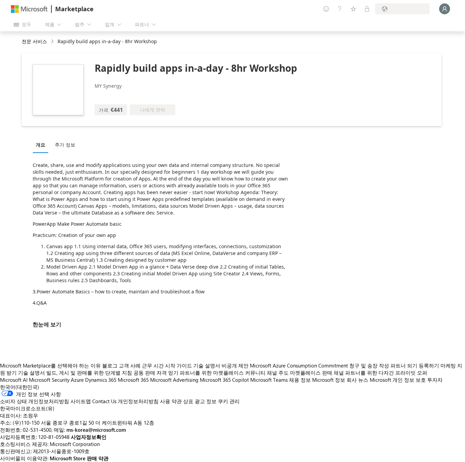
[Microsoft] (29, 9)
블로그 (109, 365)
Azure (77, 379)
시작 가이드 (178, 365)
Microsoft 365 (133, 379)
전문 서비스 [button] (34, 41)
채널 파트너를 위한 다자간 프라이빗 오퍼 (380, 372)
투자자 (435, 379)
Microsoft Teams (269, 379)
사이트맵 (80, 401)
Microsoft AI (14, 379)
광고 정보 (206, 401)
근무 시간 (153, 365)
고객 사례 (130, 365)
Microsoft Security (49, 379)
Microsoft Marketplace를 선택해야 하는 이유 (50, 365)
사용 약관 (171, 401)
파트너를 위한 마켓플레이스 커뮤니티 (223, 372)
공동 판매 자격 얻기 (155, 372)
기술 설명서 (206, 365)
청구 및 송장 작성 (369, 365)
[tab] (42, 144)
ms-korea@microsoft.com (96, 429)
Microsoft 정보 (328, 379)
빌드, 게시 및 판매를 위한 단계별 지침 (89, 372)
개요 (40, 144)
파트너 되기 (403, 365)
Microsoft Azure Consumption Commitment (299, 365)
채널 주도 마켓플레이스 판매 (299, 372)
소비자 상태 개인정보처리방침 (34, 401)
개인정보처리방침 (138, 401)
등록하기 (429, 365)
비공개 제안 (235, 365)
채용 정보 (300, 379)
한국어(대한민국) (19, 386)
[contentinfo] (52, 41)
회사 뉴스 (357, 379)
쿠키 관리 (229, 401)
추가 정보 (65, 144)
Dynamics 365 (100, 379)
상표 (188, 401)
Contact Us (104, 401)
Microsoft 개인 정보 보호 (398, 379)
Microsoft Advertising (174, 379)
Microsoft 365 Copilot (224, 379)
